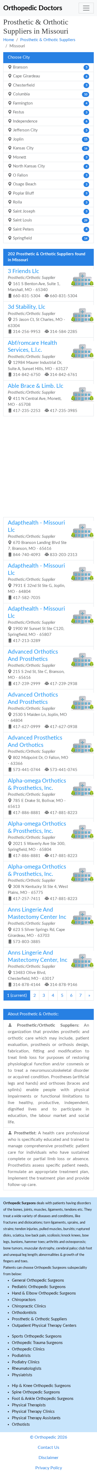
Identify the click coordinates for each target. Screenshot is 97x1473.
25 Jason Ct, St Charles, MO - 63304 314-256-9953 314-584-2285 (42, 319)
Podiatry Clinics (26, 1362)
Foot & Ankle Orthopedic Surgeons (43, 1399)
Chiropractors (24, 1300)
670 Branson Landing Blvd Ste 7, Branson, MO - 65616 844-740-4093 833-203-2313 (42, 538)
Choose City (19, 57)
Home (8, 40)
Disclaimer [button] (48, 1458)
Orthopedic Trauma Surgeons (37, 1343)
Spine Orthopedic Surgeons (36, 1392)
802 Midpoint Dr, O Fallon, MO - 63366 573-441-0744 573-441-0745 (42, 753)
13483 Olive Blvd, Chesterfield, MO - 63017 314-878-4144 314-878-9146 (42, 968)
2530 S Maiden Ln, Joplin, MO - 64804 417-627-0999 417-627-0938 (42, 710)
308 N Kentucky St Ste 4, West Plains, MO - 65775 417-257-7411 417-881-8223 (42, 882)
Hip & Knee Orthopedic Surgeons (41, 1386)
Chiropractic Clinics (29, 1306)
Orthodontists (24, 1313)
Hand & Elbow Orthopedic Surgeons (44, 1293)
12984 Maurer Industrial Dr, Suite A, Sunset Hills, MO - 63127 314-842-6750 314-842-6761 (42, 358)
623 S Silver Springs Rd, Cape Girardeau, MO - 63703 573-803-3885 (37, 925)
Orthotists (21, 1424)
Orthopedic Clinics (28, 1349)
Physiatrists (22, 1375)
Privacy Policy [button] (48, 1468)
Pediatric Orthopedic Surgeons (39, 1287)
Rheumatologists (26, 1369)
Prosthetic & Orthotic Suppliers (47, 40)
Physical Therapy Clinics (33, 1412)
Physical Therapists (29, 1405)
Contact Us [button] (48, 1447)
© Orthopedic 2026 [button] (48, 1437)
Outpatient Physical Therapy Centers (44, 1326)
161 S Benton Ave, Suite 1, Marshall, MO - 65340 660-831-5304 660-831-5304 (42, 283)
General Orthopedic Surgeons (38, 1280)
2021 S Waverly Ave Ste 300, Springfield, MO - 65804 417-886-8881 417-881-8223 (42, 839)
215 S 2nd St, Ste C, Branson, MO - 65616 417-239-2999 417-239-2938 (42, 667)
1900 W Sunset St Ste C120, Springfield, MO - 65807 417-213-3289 (36, 624)
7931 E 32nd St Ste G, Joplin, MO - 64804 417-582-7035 (36, 581)
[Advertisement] (48, 466)
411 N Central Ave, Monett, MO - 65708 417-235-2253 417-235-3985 (42, 398)
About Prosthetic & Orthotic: (33, 1014)
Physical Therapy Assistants (36, 1418)
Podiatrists (21, 1356)
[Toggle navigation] (86, 8)
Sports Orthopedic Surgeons (37, 1336)
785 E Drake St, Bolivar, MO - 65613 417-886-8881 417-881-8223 (42, 796)
